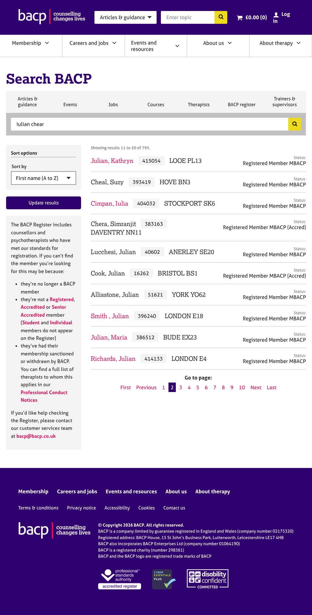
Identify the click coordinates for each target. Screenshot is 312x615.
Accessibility (117, 508)
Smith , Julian (110, 316)
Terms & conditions (38, 508)
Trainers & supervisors (284, 104)
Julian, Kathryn (112, 160)
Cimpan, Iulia (109, 203)
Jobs (113, 107)
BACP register (242, 107)
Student (31, 322)
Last (271, 387)
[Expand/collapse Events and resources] (177, 45)
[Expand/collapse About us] (229, 42)
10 (242, 387)
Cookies (146, 508)
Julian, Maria (109, 337)
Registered (62, 299)
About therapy (276, 43)
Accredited (33, 307)
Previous (146, 387)
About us (213, 43)
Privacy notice (81, 508)
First (125, 387)
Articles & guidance (27, 104)
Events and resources (144, 45)
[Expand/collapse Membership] (47, 42)
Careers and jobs (88, 43)
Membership (26, 43)
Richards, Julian (113, 358)
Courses (155, 107)
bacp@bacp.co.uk (36, 436)
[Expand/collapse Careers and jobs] (114, 42)
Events (70, 107)
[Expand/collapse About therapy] (298, 42)
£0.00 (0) (256, 17)
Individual (61, 322)
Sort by (19, 166)
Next (255, 387)
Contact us (174, 508)
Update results (44, 203)
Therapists (199, 107)
